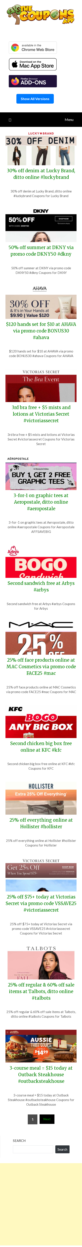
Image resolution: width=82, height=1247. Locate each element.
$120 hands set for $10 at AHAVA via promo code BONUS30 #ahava (41, 331)
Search (19, 1141)
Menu (69, 119)
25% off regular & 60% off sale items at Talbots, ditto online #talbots (41, 991)
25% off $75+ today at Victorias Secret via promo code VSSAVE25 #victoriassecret (41, 903)
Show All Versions (35, 99)
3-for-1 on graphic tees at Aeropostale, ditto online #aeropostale (41, 502)
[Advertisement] (41, 1204)
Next (47, 1119)
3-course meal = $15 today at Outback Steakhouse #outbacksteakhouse (41, 1074)
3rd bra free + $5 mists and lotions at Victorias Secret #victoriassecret (41, 414)
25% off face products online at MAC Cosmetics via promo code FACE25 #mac (41, 666)
